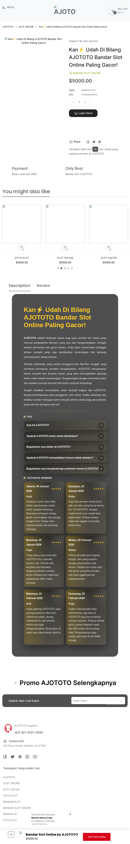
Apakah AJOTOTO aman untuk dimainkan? (52, 436)
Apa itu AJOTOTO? (37, 425)
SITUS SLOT (10, 795)
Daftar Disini (97, 836)
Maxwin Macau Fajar (41, 817)
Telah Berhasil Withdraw (43, 814)
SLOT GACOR (65, 257)
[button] (83, 122)
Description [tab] (19, 285)
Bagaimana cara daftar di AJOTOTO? (48, 446)
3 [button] (65, 268)
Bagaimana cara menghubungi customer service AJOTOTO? (62, 468)
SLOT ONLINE (26, 26)
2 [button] (61, 268)
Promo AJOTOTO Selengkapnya (67, 683)
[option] (21, 238)
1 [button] (58, 268)
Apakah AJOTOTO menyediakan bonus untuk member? (59, 457)
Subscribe (115, 700)
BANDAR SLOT (12, 801)
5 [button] (72, 268)
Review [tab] (43, 285)
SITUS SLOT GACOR (15, 820)
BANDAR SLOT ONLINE (108, 257)
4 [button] (68, 268)
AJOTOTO (8, 26)
